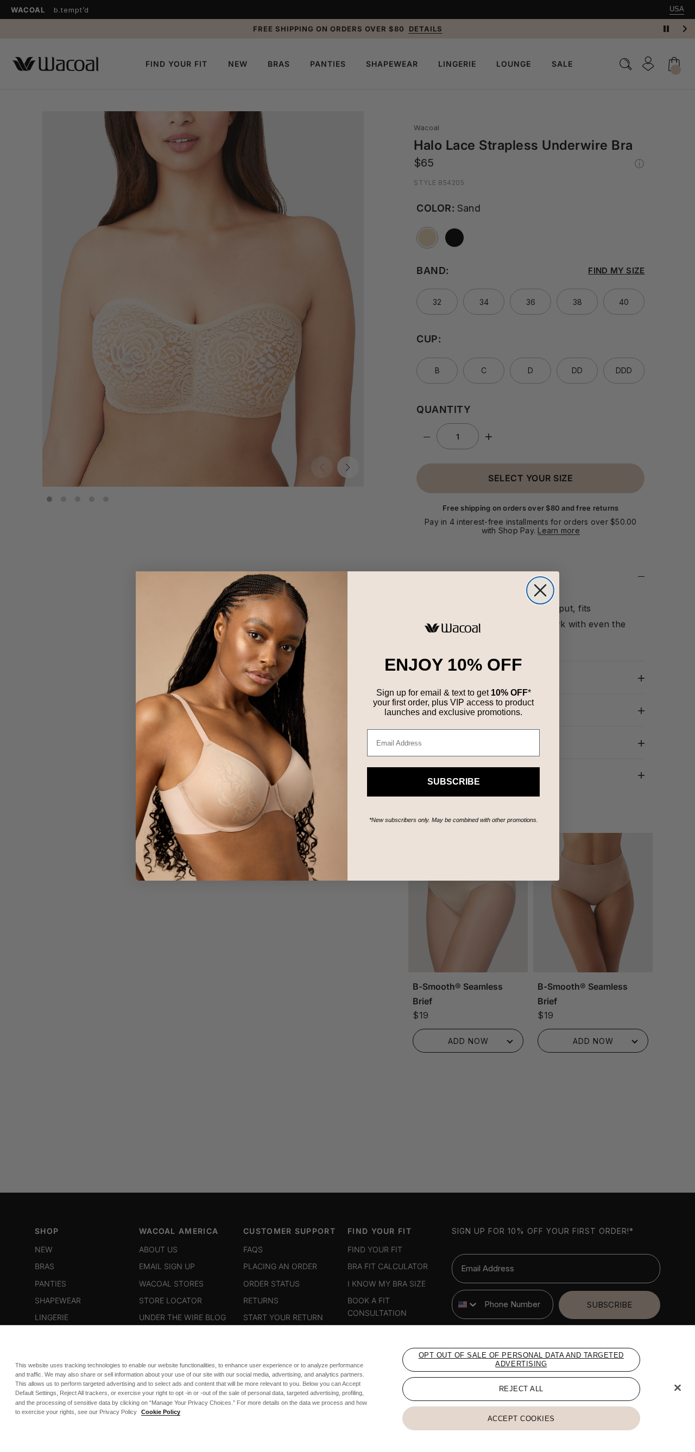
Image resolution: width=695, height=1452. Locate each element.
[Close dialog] (540, 590)
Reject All (521, 1389)
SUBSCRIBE (453, 781)
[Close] (678, 1388)
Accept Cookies (521, 1418)
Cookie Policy (160, 1412)
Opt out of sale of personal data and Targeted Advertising (521, 1359)
